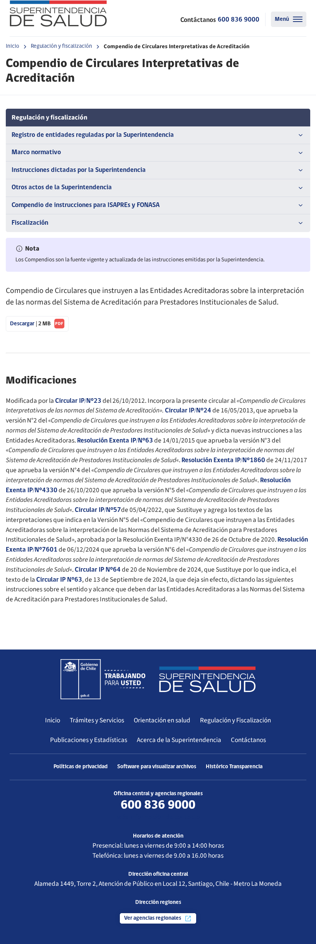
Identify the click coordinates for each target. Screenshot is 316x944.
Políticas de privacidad (81, 767)
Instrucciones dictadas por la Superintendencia (79, 170)
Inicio (12, 46)
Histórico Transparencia (234, 767)
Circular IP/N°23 (78, 401)
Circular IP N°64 (98, 570)
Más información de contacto (158, 817)
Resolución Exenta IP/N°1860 (223, 460)
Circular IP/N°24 (188, 410)
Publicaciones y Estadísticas (88, 740)
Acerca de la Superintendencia (179, 740)
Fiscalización (30, 223)
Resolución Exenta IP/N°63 (115, 441)
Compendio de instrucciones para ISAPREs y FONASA (86, 205)
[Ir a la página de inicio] (58, 13)
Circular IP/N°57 (98, 510)
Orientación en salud (162, 720)
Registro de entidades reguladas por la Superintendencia (93, 135)
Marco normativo (36, 152)
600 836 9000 (238, 20)
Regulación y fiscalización (61, 46)
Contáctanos (248, 740)
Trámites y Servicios (97, 720)
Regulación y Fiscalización (235, 720)
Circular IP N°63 (59, 580)
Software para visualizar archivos (156, 767)
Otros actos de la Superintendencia (62, 187)
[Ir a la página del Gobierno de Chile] (103, 679)
